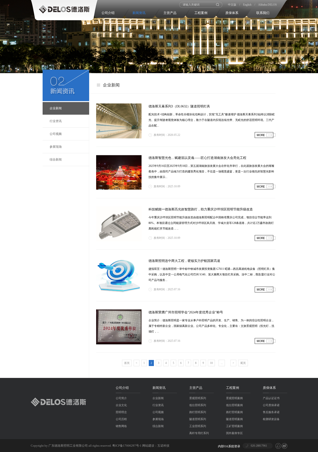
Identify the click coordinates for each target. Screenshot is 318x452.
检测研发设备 (271, 419)
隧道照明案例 (234, 419)
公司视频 (56, 134)
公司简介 (121, 398)
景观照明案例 (234, 398)
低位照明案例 (234, 405)
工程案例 (200, 13)
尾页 (243, 363)
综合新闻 (56, 159)
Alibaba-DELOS (267, 4)
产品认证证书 (271, 398)
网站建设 (148, 445)
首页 (127, 363)
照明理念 (121, 412)
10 (211, 363)
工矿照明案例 (234, 426)
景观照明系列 (197, 398)
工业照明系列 (197, 426)
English (247, 4)
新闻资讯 (138, 13)
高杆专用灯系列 (199, 433)
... (222, 363)
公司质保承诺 (271, 405)
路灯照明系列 (197, 412)
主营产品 (169, 13)
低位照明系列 (197, 405)
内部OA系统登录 (229, 446)
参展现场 (56, 146)
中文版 (232, 4)
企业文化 (121, 405)
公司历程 (121, 419)
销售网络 (121, 426)
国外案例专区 (234, 433)
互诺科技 (163, 445)
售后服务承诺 (271, 412)
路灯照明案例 (234, 412)
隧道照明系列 (197, 419)
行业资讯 (56, 121)
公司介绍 (108, 13)
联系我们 (262, 13)
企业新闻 (56, 108)
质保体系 (231, 13)
